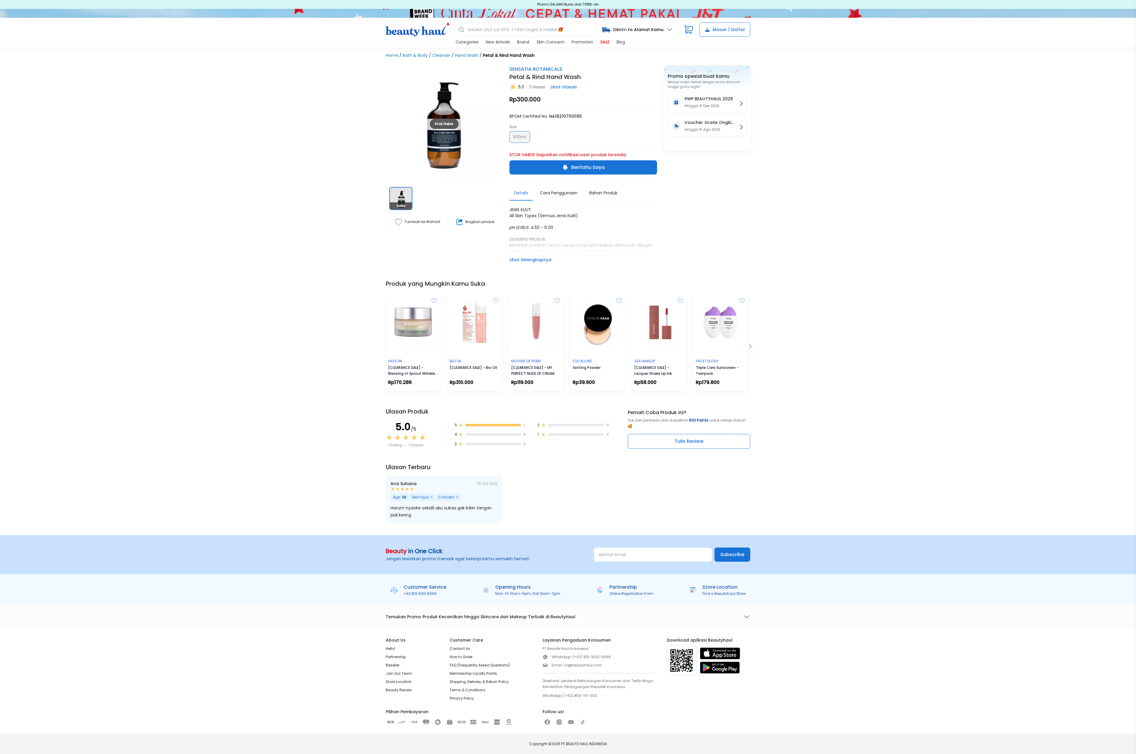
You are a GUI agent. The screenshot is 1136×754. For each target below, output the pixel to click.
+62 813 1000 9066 (420, 593)
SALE (604, 42)
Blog (621, 42)
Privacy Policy (462, 698)
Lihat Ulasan (564, 87)
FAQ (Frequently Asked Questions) (480, 665)
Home (392, 55)
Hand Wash (466, 55)
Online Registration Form (631, 593)
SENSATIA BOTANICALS (535, 69)
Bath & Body (415, 55)
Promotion (582, 42)
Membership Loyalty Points (473, 673)
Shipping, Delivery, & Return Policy (479, 681)
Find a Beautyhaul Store (724, 593)
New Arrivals (498, 42)
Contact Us (460, 648)
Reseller (392, 665)
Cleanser (441, 55)
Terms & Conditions (467, 689)
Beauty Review (399, 689)
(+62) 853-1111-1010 (580, 695)
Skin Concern (550, 42)
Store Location (399, 681)
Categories (467, 42)
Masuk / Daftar (729, 30)
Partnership (396, 656)
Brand (523, 42)
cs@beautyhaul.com (583, 665)
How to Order (461, 656)
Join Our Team (399, 673)
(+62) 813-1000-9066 (591, 656)
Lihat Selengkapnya (530, 260)
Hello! (390, 648)
